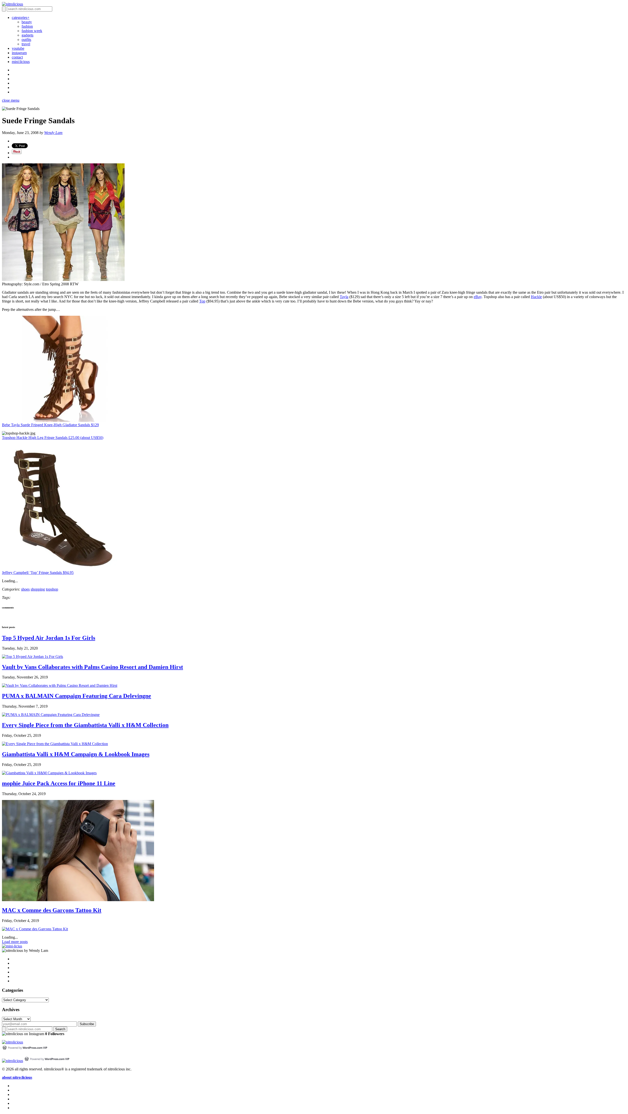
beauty (27, 22)
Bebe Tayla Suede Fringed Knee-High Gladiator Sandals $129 (50, 425)
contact (17, 57)
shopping (38, 589)
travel (26, 44)
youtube (18, 48)
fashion (27, 26)
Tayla (344, 297)
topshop (52, 589)
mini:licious (21, 62)
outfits (26, 39)
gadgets (27, 35)
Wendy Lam (53, 133)
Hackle (536, 297)
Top (202, 301)
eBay (478, 297)
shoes (25, 589)
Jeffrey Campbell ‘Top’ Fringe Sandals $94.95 (38, 572)
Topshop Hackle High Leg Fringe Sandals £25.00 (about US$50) (52, 438)
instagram (19, 53)
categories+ (20, 17)
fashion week (32, 31)
